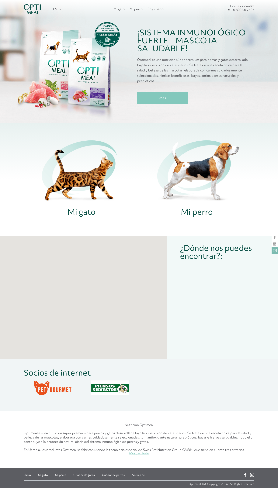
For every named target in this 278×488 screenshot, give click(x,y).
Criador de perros (113, 475)
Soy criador (156, 9)
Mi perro (136, 9)
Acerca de (138, 475)
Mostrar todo (139, 453)
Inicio (27, 475)
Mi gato (119, 9)
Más (162, 97)
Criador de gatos (84, 475)
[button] (117, 294)
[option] (52, 388)
